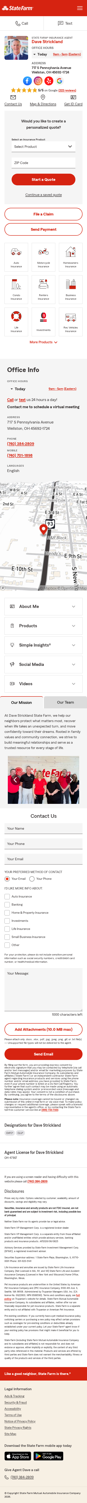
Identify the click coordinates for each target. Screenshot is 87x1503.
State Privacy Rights (17, 1427)
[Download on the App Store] (17, 1456)
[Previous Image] (15, 779)
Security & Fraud (15, 1402)
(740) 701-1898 (20, 455)
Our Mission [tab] (21, 703)
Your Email (15, 859)
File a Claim (43, 214)
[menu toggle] (80, 8)
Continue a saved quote (43, 195)
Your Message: (18, 973)
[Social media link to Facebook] (27, 80)
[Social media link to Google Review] (59, 80)
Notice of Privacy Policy (19, 1421)
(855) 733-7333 (49, 1109)
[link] (22, 8)
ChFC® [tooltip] (9, 1133)
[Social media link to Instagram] (38, 80)
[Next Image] (71, 779)
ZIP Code (21, 163)
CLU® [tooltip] (20, 1133)
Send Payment (43, 229)
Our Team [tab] (65, 702)
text (22, 400)
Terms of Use (13, 1415)
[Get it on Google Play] (48, 1456)
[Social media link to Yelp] (48, 80)
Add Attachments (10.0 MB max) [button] (43, 1029)
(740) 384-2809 (20, 444)
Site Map (10, 1434)
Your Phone (16, 844)
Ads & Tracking (14, 1396)
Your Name (15, 828)
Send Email (43, 1054)
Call (10, 400)
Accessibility (12, 1408)
